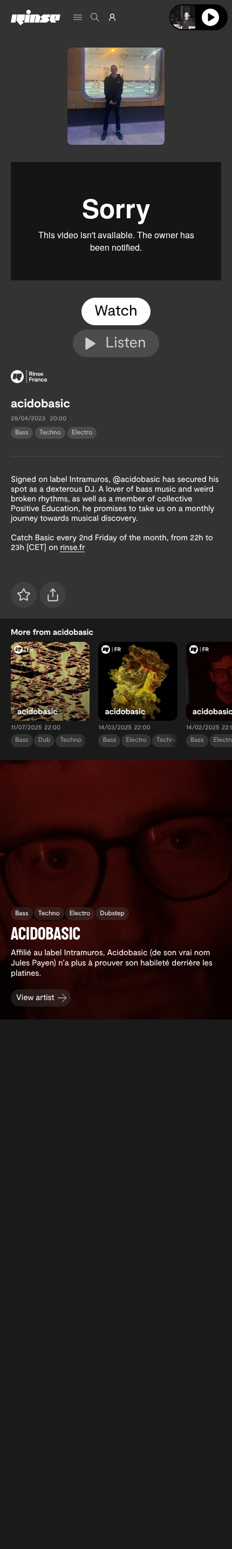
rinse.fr (72, 547)
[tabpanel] (116, 221)
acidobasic (40, 403)
